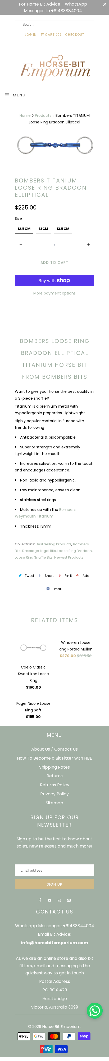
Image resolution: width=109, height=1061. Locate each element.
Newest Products (68, 557)
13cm (43, 228)
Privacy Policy (54, 794)
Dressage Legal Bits (39, 550)
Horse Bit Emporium (61, 1026)
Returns (55, 776)
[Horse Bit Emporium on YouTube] (49, 900)
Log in (31, 34)
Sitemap (54, 803)
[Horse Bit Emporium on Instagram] (59, 900)
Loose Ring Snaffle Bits (34, 557)
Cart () (52, 34)
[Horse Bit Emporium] (54, 69)
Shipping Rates (54, 767)
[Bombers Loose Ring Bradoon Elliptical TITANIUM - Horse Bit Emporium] (54, 144)
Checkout (74, 34)
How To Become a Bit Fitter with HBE (54, 758)
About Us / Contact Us (54, 749)
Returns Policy (54, 785)
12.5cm (24, 228)
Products (43, 115)
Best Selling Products (53, 544)
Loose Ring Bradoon (74, 550)
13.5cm (63, 228)
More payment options (54, 293)
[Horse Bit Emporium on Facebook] (40, 900)
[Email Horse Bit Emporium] (68, 900)
